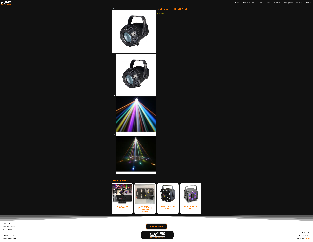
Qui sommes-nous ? (249, 3)
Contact (308, 3)
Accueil (237, 3)
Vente (268, 3)
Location (260, 3)
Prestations (276, 3)
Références (299, 3)
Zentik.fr (307, 238)
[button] (113, 9)
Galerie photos (288, 3)
